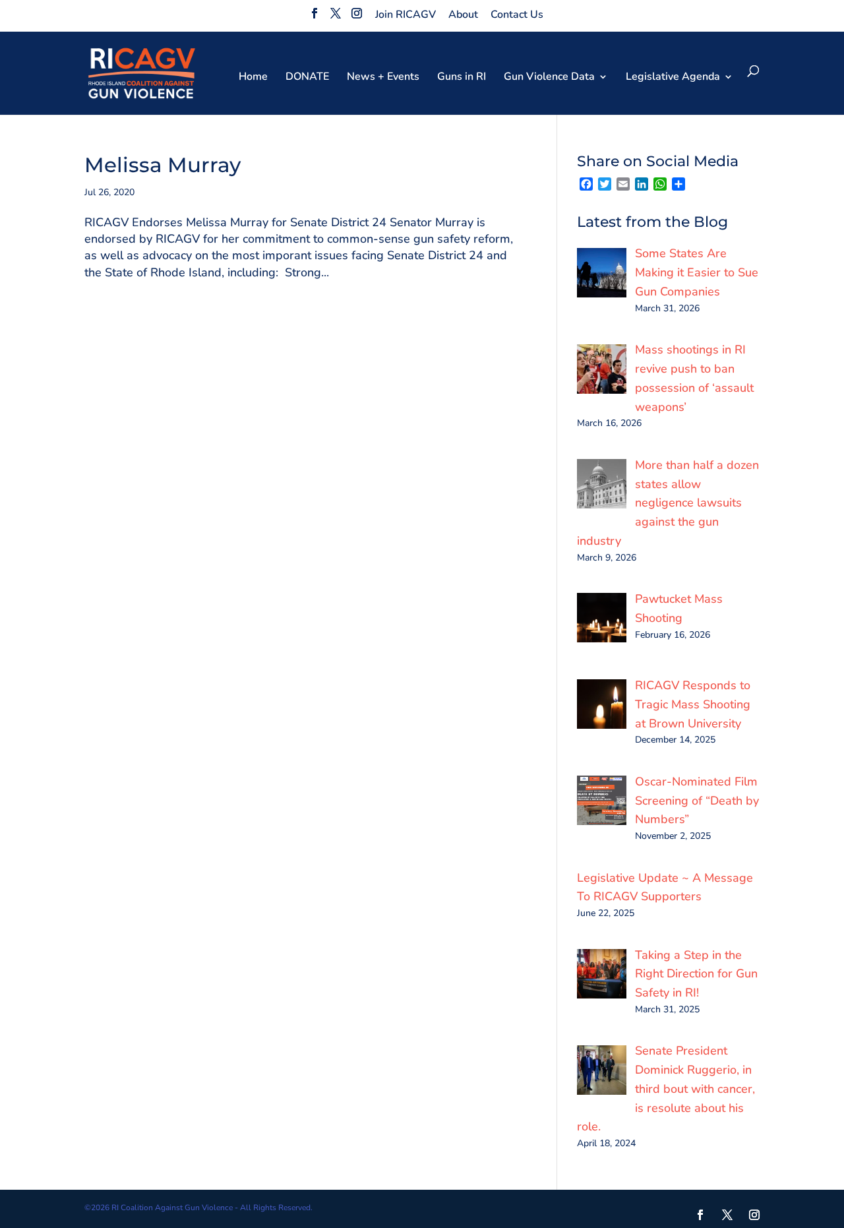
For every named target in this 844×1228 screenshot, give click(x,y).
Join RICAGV (405, 14)
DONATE (307, 78)
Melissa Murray (162, 164)
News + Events (383, 78)
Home (253, 78)
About (463, 14)
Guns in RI (461, 78)
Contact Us (517, 14)
